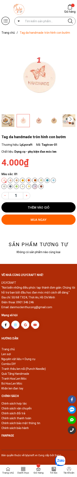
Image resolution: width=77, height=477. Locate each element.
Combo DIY (8, 364)
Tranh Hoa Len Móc (14, 378)
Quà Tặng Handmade (15, 373)
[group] (38, 75)
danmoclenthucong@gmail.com (31, 307)
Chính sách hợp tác (14, 403)
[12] (10, 186)
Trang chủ (8, 349)
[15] (28, 186)
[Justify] (70, 21)
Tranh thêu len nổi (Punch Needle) (23, 368)
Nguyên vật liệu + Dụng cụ (18, 359)
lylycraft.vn (31, 455)
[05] (28, 180)
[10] (53, 180)
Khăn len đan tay (12, 388)
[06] (34, 180)
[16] (34, 186)
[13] (16, 186)
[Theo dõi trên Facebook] (5, 325)
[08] (41, 180)
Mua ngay (38, 220)
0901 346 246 (25, 302)
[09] (47, 180)
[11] (4, 186)
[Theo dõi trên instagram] (15, 325)
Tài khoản (68, 472)
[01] (4, 180)
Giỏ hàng (70, 11)
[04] (22, 180)
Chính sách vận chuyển (16, 408)
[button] (70, 119)
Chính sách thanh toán (16, 418)
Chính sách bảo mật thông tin (20, 423)
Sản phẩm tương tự (38, 244)
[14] (22, 186)
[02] (10, 180)
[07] (41, 186)
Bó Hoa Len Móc (11, 383)
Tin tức (53, 472)
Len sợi (6, 354)
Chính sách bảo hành (15, 428)
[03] (16, 180)
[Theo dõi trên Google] (25, 325)
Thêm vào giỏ (38, 207)
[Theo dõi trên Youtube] (35, 325)
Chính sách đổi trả (13, 413)
